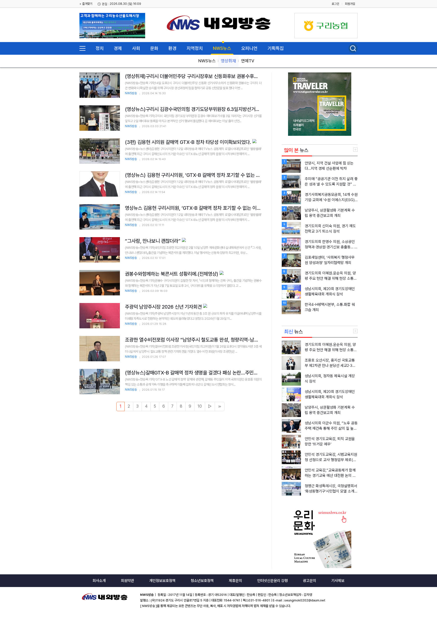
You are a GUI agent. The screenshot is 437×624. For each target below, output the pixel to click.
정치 (100, 48)
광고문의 (309, 580)
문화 (154, 48)
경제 (118, 48)
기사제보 (337, 580)
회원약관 (127, 580)
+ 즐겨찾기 (85, 4)
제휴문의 (235, 580)
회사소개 (99, 580)
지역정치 (195, 48)
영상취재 (228, 60)
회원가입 (350, 4)
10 (200, 406)
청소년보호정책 (202, 580)
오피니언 (249, 48)
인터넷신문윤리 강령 (272, 580)
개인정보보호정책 (162, 580)
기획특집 (276, 48)
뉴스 (296, 150)
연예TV (247, 60)
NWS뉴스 (222, 48)
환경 (172, 48)
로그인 (335, 4)
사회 (136, 48)
